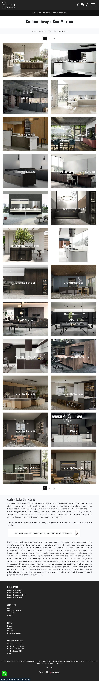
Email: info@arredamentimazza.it (50, 663)
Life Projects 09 (74, 283)
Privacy (3, 679)
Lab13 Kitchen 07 (25, 467)
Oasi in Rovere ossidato (25, 61)
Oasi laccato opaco (73, 135)
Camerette (11, 613)
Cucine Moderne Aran (15, 646)
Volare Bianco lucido (73, 61)
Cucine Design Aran (14, 644)
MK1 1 (73, 431)
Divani (9, 626)
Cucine (39, 12)
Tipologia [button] (52, 31)
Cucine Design (46, 12)
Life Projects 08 (25, 431)
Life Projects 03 (25, 394)
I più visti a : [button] (62, 31)
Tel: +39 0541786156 (89, 661)
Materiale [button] (42, 31)
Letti (9, 608)
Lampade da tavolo (14, 590)
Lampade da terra (14, 593)
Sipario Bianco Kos (25, 209)
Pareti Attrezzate (14, 633)
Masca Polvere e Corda (73, 98)
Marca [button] (34, 31)
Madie (9, 628)
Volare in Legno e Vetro (73, 357)
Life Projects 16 (25, 283)
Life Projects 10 (25, 135)
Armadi (10, 615)
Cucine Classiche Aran (15, 648)
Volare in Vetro (25, 357)
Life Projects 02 (74, 394)
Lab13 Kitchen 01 (73, 209)
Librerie (10, 631)
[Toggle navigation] (93, 4)
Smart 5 (73, 320)
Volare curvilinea (73, 246)
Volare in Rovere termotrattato (73, 172)
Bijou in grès (25, 320)
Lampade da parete (14, 597)
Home (33, 12)
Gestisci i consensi (23, 679)
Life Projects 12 (74, 467)
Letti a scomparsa (14, 610)
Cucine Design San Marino (59, 12)
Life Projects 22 (25, 172)
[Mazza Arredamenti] (8, 5)
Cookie (10, 679)
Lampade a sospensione (16, 595)
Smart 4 (25, 98)
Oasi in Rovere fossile (25, 246)
